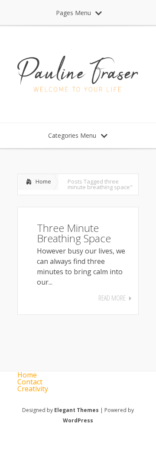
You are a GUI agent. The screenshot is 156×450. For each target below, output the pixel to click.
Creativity (32, 388)
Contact (29, 382)
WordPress (78, 420)
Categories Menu (72, 135)
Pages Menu (73, 13)
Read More (112, 298)
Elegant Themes (76, 410)
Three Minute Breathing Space (74, 233)
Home (43, 181)
